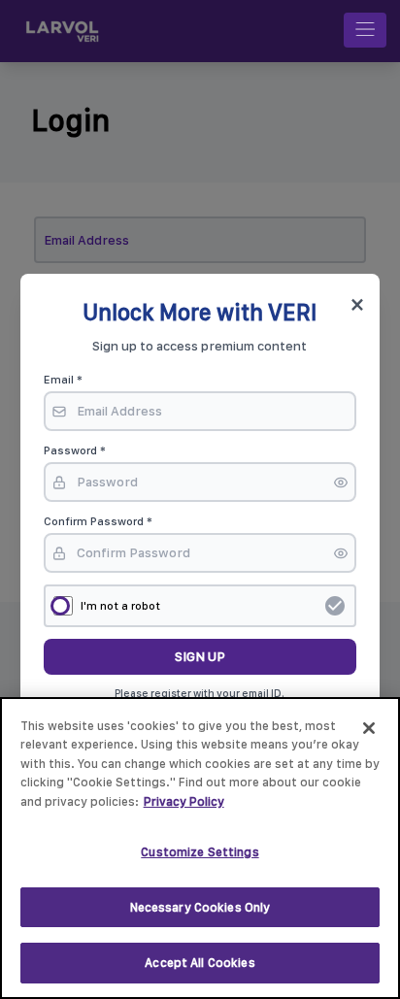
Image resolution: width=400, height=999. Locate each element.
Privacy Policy (184, 801)
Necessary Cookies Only (200, 907)
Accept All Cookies (199, 962)
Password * (75, 450)
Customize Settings (199, 852)
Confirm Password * (98, 521)
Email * (63, 379)
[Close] (369, 728)
